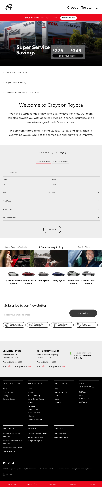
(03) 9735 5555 (49, 361)
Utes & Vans (60, 383)
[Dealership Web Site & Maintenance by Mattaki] (8, 474)
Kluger (31, 416)
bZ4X (30, 392)
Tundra (57, 395)
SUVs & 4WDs (35, 383)
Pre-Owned (9, 428)
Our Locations (60, 433)
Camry (5, 395)
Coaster (57, 402)
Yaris (5, 388)
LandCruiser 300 (35, 419)
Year (54, 179)
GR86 (81, 395)
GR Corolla (84, 398)
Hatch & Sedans (12, 383)
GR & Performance (86, 385)
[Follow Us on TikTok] (13, 463)
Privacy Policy (64, 468)
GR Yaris (82, 392)
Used (13, 172)
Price (5, 179)
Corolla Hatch (9, 392)
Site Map (52, 468)
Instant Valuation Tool (12, 447)
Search (52, 229)
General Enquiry (61, 437)
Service (32, 428)
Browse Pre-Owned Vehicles (11, 435)
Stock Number (60, 161)
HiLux (56, 388)
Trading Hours (20, 366)
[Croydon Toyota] (8, 7)
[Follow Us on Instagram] (8, 463)
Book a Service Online (38, 433)
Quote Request (9, 451)
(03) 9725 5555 (15, 361)
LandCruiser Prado (36, 399)
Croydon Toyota (79, 7)
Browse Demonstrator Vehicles (12, 442)
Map (5, 366)
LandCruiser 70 (60, 392)
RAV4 (30, 388)
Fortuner (32, 405)
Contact (58, 428)
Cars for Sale (43, 161)
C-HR (30, 402)
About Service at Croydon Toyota (35, 439)
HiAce (56, 399)
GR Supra (83, 402)
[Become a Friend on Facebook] (4, 463)
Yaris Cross (33, 409)
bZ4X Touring (34, 395)
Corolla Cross (34, 412)
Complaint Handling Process (82, 468)
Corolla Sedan (9, 399)
